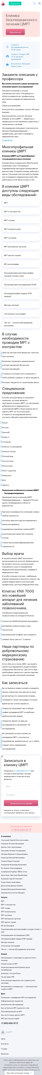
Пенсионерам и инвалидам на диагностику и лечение (18, 958)
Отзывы (4, 1048)
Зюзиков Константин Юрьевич (13, 892)
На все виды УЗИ (7, 976)
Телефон (10, 794)
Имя (8, 786)
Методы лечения (7, 942)
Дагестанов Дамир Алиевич (12, 885)
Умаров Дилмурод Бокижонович (13, 889)
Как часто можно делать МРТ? (13, 1014)
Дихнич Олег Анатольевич (11, 847)
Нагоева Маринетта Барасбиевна (14, 854)
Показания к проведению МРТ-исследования (18, 997)
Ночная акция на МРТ (9, 963)
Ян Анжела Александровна (11, 868)
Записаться (15, 3)
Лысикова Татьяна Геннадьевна (13, 850)
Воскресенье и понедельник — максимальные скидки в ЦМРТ (19, 987)
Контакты (5, 1043)
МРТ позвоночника (8, 911)
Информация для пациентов (12, 1000)
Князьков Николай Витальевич (13, 857)
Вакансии (5, 1053)
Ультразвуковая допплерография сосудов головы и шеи (21, 930)
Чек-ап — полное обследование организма (18, 949)
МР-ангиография (7, 925)
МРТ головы (5, 908)
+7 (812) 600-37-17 (22, 770)
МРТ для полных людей (10, 1018)
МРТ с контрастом (8, 904)
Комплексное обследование (12, 1004)
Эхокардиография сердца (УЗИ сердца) (16, 938)
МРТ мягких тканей (8, 922)
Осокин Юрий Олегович (10, 861)
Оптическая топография (10, 945)
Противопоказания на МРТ (11, 1011)
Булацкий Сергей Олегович (12, 878)
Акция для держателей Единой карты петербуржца (15, 968)
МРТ (2, 901)
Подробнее (7, 139)
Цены (3, 1038)
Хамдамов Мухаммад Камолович (14, 864)
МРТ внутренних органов (11, 918)
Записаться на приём (21, 803)
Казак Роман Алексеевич (11, 882)
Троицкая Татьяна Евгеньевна (12, 843)
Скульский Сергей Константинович (15, 840)
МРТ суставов (6, 915)
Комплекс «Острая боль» (11, 973)
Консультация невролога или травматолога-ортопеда (18, 981)
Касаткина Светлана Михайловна (14, 875)
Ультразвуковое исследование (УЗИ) (15, 935)
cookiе (26, 1072)
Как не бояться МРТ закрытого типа (15, 1007)
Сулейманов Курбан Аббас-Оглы (14, 871)
